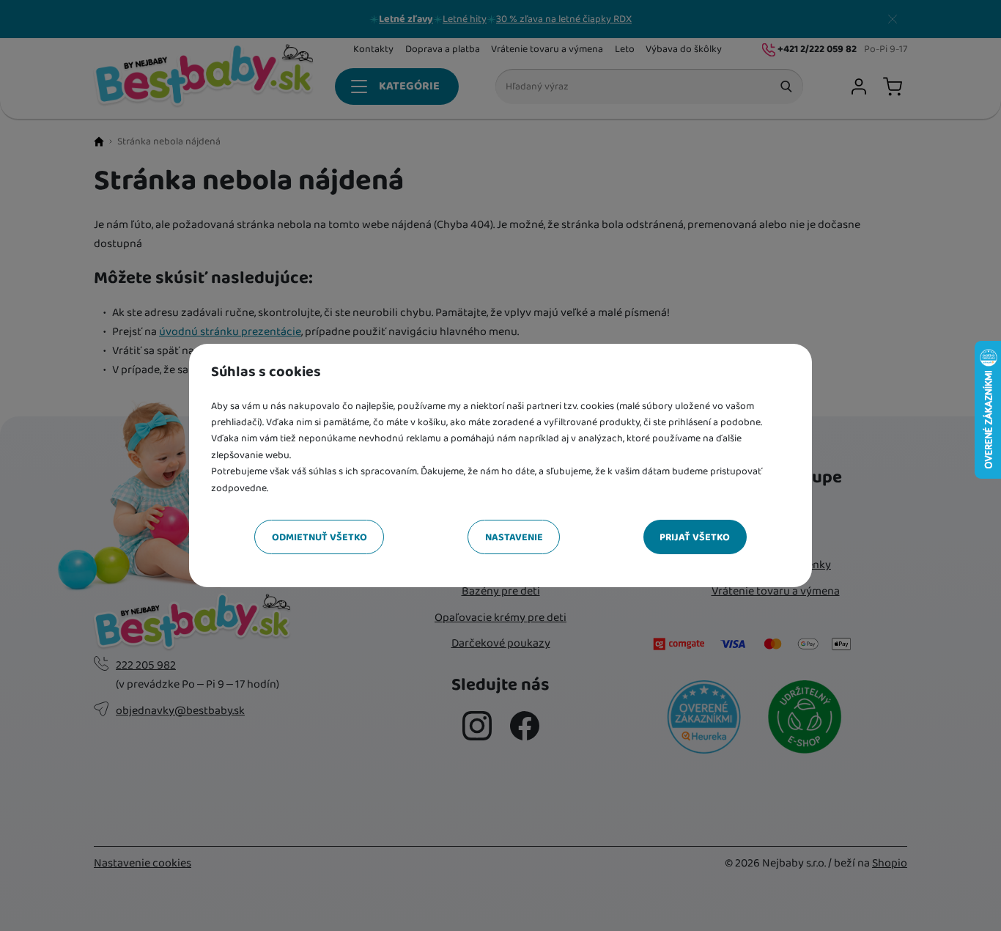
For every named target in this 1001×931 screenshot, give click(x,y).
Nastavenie (514, 537)
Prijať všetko (695, 537)
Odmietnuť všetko (319, 537)
